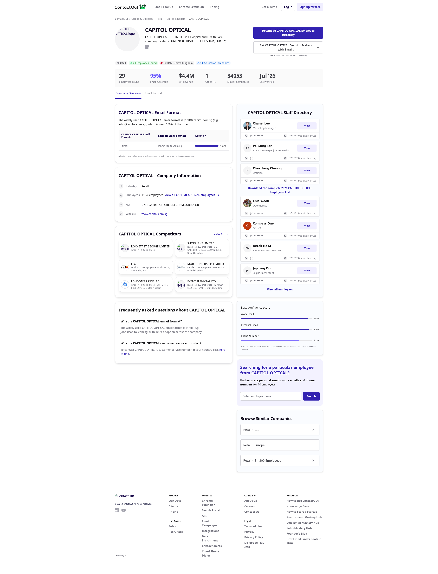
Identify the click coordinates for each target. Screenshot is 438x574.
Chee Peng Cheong (267, 168)
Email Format (153, 93)
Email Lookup (163, 7)
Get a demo (269, 7)
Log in (288, 7)
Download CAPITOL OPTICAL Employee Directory (288, 33)
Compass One (263, 223)
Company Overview (128, 93)
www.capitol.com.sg (154, 214)
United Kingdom (176, 18)
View (307, 125)
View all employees (280, 289)
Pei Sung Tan (262, 145)
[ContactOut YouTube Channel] (123, 530)
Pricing (214, 7)
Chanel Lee (261, 123)
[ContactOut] (131, 7)
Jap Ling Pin (262, 268)
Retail (160, 18)
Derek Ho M (262, 245)
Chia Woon (261, 201)
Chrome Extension (191, 7)
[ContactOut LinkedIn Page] (117, 530)
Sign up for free (310, 7)
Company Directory (142, 18)
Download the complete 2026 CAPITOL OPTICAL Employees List (280, 190)
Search (311, 396)
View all (219, 234)
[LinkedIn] (147, 47)
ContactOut (121, 18)
